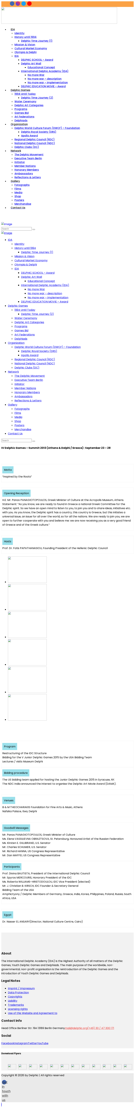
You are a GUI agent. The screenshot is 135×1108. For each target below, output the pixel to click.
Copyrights (15, 997)
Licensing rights (18, 1009)
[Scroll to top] (1, 1105)
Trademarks (16, 1005)
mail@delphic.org (76, 1028)
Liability (12, 1001)
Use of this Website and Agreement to (32, 1013)
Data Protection (18, 992)
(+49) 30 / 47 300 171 (100, 1028)
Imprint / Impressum (21, 988)
